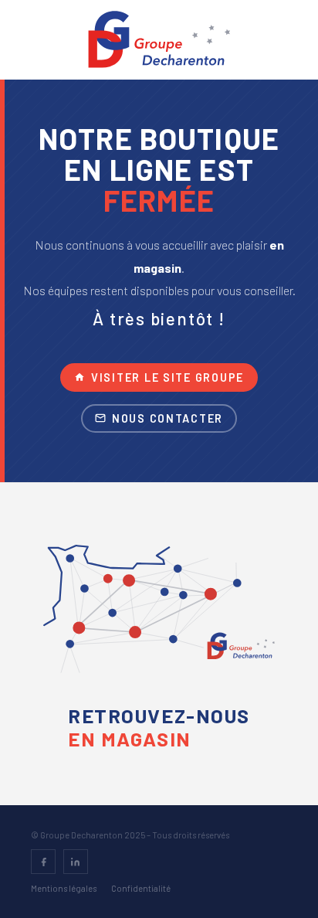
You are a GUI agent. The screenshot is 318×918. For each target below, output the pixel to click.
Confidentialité (141, 888)
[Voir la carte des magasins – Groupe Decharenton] (159, 615)
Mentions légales (63, 888)
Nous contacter (167, 418)
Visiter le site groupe (167, 377)
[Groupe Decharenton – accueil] (159, 39)
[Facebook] (43, 861)
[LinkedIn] (75, 861)
